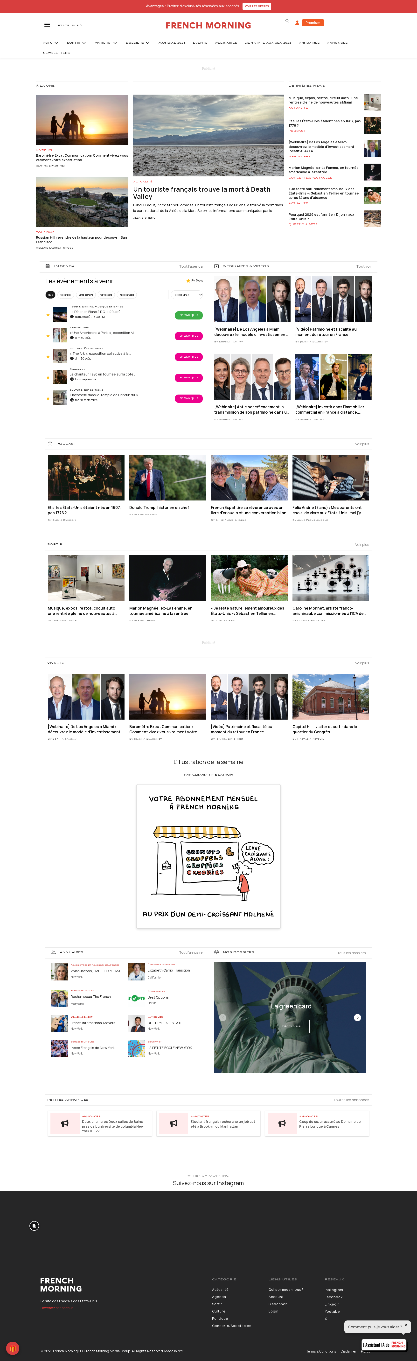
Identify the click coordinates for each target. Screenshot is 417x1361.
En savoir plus (189, 315)
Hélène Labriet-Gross (55, 248)
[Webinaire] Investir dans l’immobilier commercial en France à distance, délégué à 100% (329, 409)
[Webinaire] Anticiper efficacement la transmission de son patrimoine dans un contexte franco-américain (251, 409)
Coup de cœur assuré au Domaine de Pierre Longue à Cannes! (330, 1124)
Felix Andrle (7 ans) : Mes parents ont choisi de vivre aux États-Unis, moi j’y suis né (327, 510)
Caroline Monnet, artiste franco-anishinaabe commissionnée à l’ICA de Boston (328, 610)
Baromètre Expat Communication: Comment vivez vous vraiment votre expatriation (163, 729)
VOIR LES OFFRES (257, 6)
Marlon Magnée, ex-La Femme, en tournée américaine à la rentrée (324, 169)
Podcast (297, 131)
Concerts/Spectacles (310, 177)
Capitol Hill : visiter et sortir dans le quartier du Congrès (324, 729)
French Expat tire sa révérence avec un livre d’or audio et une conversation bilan (248, 510)
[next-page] (357, 1017)
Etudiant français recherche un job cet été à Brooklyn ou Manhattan (223, 1124)
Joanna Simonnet (51, 166)
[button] (287, 21)
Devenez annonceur (57, 1307)
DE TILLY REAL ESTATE (165, 1023)
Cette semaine (86, 294)
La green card (291, 1006)
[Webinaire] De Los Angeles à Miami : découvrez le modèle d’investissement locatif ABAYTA (321, 146)
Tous (50, 294)
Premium (313, 23)
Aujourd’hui (65, 294)
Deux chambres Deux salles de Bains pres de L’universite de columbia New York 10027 (113, 1126)
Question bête (303, 224)
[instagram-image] (34, 1225)
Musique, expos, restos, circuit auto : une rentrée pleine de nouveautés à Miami (323, 100)
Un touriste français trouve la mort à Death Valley (202, 193)
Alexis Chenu (144, 218)
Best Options (158, 997)
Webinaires (300, 156)
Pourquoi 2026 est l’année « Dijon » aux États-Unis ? (321, 216)
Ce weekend (106, 294)
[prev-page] (222, 1017)
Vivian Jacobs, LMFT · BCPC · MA (95, 971)
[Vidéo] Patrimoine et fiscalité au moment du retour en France (326, 331)
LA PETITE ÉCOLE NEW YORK (170, 1047)
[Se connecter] (297, 23)
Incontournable (126, 294)
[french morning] (208, 25)
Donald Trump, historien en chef (159, 507)
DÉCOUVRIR (291, 1026)
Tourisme (45, 232)
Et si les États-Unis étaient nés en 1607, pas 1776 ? (325, 123)
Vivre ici (44, 150)
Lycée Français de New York (93, 1047)
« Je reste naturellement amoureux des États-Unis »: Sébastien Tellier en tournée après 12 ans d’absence (324, 193)
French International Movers (93, 1023)
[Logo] (123, 1285)
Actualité (143, 181)
